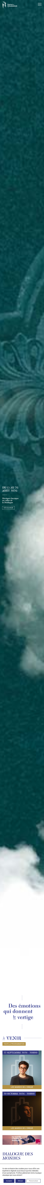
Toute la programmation (14, 1044)
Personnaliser (33, 1181)
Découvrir (8, 508)
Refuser (20, 1181)
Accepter (9, 1181)
